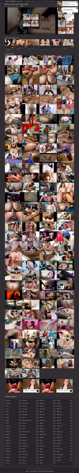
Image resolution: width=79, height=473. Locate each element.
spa (39, 1)
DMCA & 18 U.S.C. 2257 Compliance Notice (46, 471)
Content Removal (34, 471)
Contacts (27, 471)
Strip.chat (68, 12)
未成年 (46, 1)
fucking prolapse (51, 1)
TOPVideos (10, 1)
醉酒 (33, 1)
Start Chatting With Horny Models (69, 16)
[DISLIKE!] (8, 6)
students (42, 1)
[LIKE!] (5, 6)
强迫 (36, 1)
